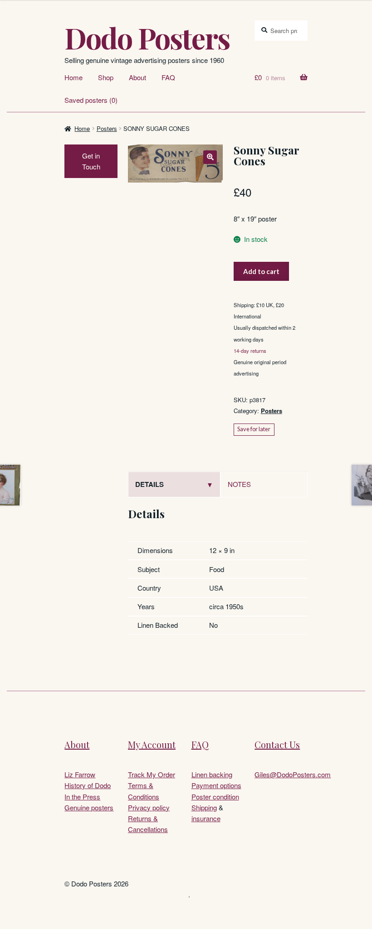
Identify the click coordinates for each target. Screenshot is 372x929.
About (137, 77)
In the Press (82, 796)
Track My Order (151, 774)
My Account (152, 744)
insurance (205, 818)
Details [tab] (149, 484)
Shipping (204, 807)
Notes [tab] (239, 484)
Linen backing (211, 774)
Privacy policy (149, 807)
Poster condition (215, 796)
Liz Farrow (79, 774)
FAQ (168, 77)
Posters (107, 128)
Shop (105, 77)
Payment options (216, 785)
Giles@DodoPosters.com (293, 774)
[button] (210, 157)
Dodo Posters (147, 38)
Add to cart (261, 271)
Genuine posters (88, 807)
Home (73, 77)
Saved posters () (90, 100)
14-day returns (250, 350)
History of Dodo (87, 785)
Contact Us (277, 744)
